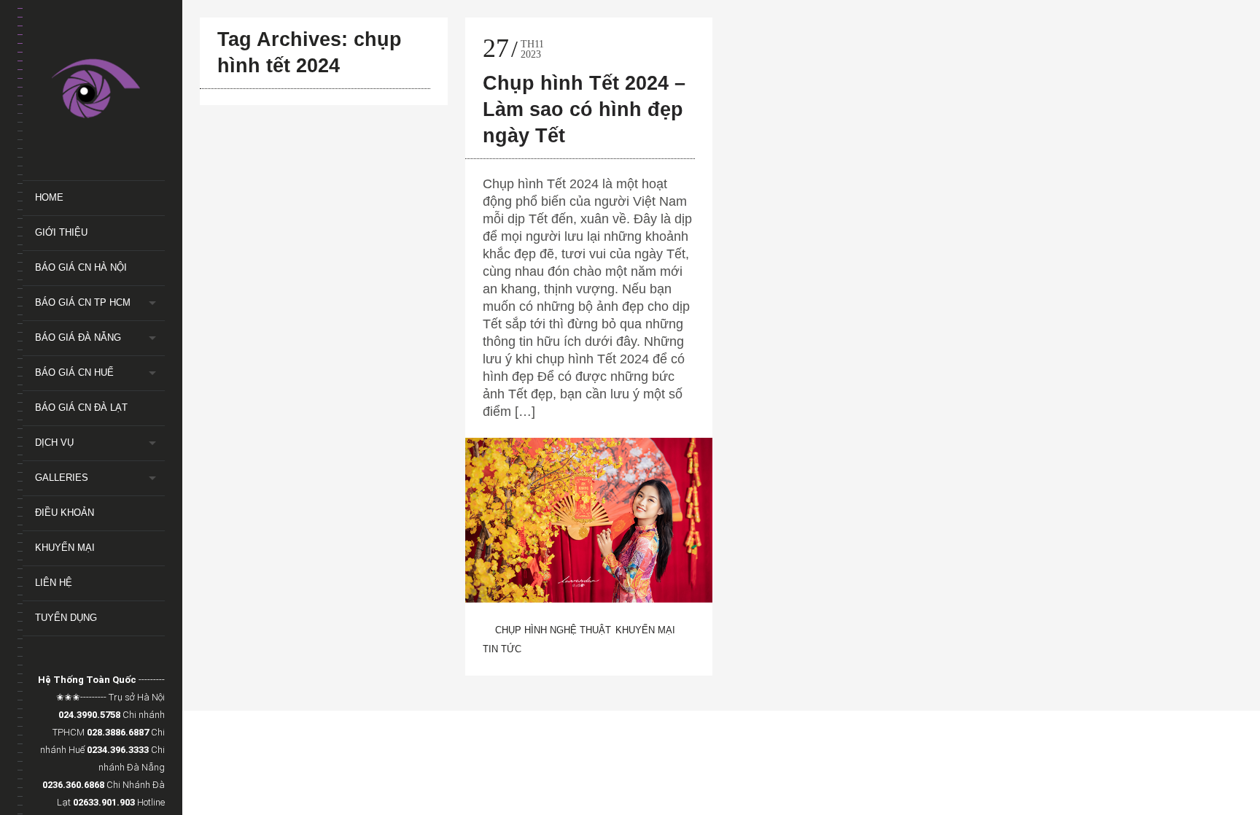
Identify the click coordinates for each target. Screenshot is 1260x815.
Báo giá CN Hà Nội (81, 267)
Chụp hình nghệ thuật (553, 630)
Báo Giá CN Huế (74, 372)
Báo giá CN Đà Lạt (81, 407)
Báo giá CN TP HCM (83, 302)
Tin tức (502, 649)
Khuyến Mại (65, 547)
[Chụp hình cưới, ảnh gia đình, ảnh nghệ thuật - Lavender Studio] (100, 90)
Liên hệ (53, 582)
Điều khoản (64, 512)
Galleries (61, 477)
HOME (49, 197)
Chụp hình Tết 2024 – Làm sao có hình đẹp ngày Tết (584, 109)
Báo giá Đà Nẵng (78, 337)
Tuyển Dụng (66, 617)
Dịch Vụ (54, 442)
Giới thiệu (61, 232)
